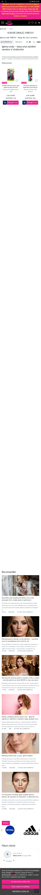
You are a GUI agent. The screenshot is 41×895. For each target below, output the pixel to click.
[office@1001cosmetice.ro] (3, 1)
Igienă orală (3, 28)
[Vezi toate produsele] (34, 42)
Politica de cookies (9, 875)
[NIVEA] (10, 834)
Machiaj (11, 612)
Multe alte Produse (8, 13)
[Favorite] (32, 22)
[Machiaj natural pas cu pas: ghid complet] (20, 743)
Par (10, 728)
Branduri (6, 823)
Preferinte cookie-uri (20, 891)
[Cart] (39, 22)
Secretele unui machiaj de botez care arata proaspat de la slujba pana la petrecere (18, 599)
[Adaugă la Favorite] (17, 80)
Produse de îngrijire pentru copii (11, 90)
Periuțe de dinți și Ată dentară (30, 90)
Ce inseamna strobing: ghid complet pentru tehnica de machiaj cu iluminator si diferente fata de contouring (20, 796)
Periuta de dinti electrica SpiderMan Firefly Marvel (30, 86)
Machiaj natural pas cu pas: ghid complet (17, 755)
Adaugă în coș (12, 102)
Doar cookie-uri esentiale (20, 886)
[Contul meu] (36, 22)
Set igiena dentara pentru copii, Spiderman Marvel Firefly (10, 86)
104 (28, 9)
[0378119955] (6, 1)
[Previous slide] (1, 830)
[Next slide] (39, 830)
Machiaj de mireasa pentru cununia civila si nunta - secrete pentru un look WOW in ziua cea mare (20, 679)
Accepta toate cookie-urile (20, 881)
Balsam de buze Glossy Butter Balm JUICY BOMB (21, 11)
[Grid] (30, 42)
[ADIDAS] (31, 834)
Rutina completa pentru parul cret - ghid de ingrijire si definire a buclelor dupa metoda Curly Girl (20, 718)
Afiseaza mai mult (7, 63)
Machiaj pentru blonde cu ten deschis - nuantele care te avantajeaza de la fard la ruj (20, 640)
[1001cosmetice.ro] (9, 22)
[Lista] (27, 42)
